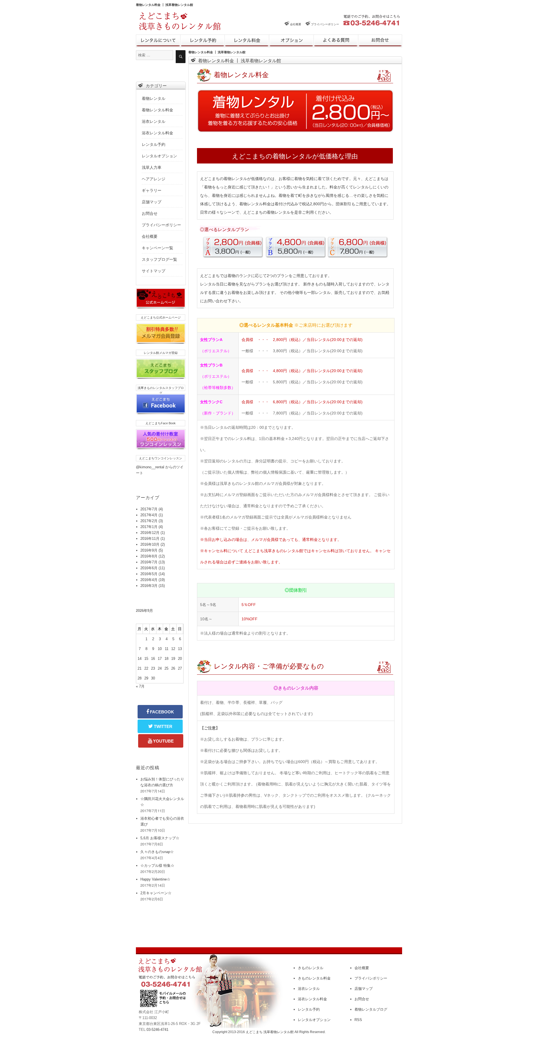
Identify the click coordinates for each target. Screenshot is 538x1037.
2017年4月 (148, 515)
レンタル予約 (202, 40)
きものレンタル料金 (314, 978)
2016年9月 (148, 550)
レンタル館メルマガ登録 (161, 352)
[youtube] (160, 741)
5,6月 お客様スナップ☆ (159, 838)
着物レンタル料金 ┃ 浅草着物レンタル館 (164, 5)
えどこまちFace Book (160, 423)
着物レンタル (153, 98)
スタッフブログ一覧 (159, 259)
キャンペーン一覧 (157, 248)
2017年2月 (148, 521)
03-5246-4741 (157, 1029)
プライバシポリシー (370, 978)
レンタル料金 (247, 40)
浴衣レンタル (153, 121)
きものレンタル (158, 40)
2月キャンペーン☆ (155, 893)
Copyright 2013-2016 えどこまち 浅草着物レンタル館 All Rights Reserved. (269, 1032)
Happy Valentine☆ (155, 879)
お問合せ (380, 40)
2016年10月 (149, 544)
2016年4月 (148, 580)
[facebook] (160, 711)
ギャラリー (151, 190)
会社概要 (295, 24)
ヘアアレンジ (153, 179)
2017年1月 (148, 527)
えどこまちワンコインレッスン (160, 458)
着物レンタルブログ (370, 1009)
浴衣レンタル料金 (157, 133)
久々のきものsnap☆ (157, 852)
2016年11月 (149, 538)
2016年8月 (148, 556)
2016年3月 (148, 586)
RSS (358, 1020)
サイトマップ (153, 271)
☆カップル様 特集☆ (157, 865)
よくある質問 (336, 40)
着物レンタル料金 (157, 110)
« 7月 (140, 686)
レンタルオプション (291, 40)
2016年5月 (148, 574)
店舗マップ (151, 202)
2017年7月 (148, 509)
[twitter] (160, 726)
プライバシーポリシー (325, 24)
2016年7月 (148, 562)
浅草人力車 (151, 167)
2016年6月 (148, 568)
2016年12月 (149, 533)
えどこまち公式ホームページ (161, 317)
